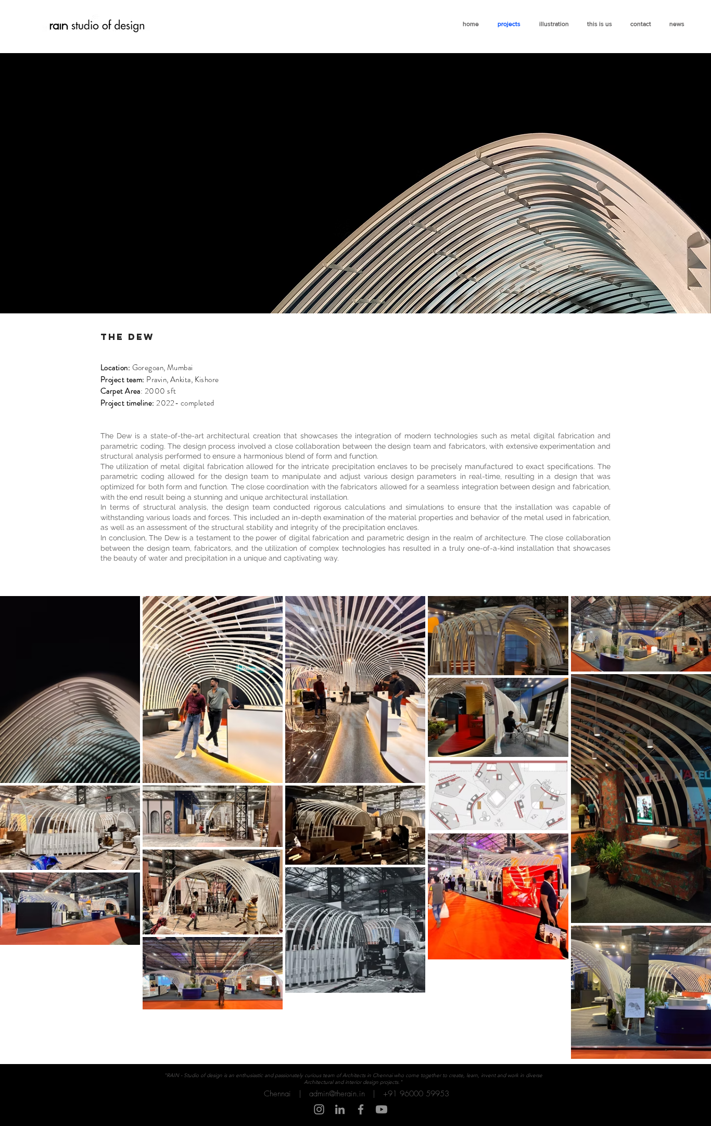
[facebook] (360, 1109)
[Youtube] (381, 1109)
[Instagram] (319, 1109)
